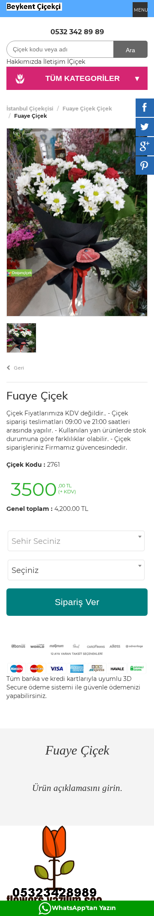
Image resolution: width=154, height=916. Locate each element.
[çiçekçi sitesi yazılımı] (77, 871)
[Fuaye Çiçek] (77, 222)
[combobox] (76, 541)
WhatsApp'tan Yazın (84, 908)
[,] (34, 6)
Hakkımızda (23, 62)
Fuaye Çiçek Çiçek (87, 108)
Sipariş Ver (77, 602)
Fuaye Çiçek (37, 395)
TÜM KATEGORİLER (92, 78)
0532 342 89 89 (77, 32)
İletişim (54, 62)
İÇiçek (76, 62)
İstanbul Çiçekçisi (29, 108)
